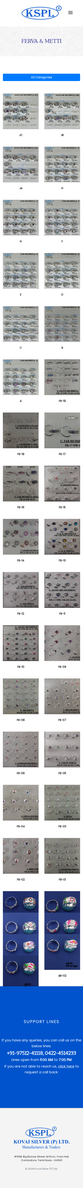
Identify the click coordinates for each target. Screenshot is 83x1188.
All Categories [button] (41, 77)
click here (66, 1066)
